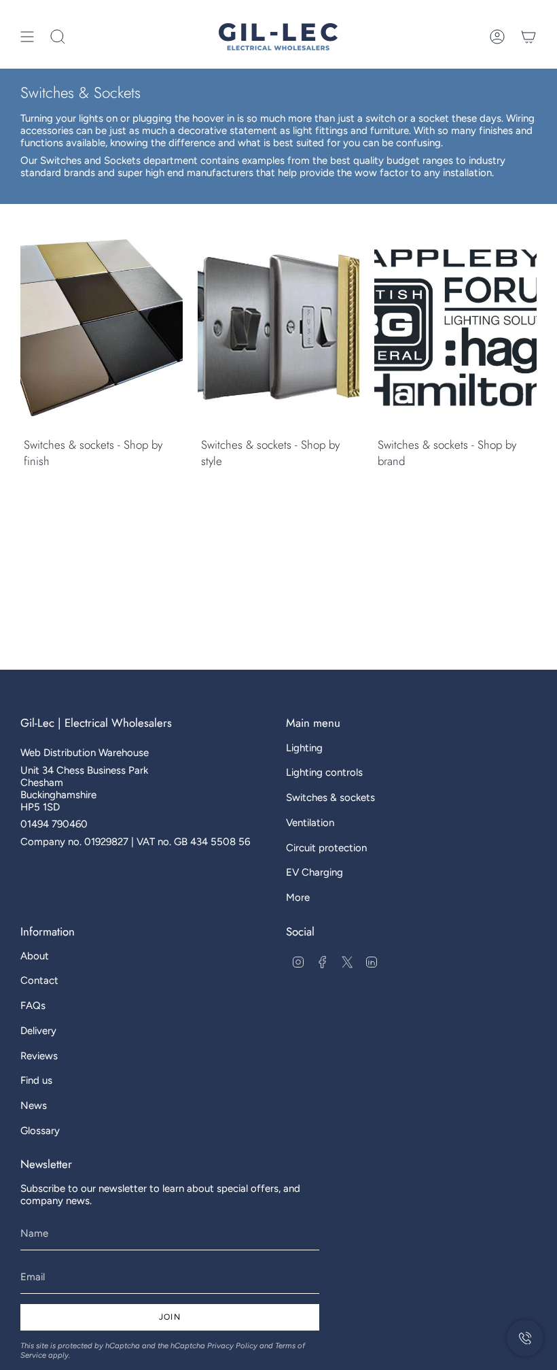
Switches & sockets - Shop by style (270, 452)
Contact (39, 980)
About (34, 956)
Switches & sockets (330, 797)
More (298, 897)
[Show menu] (27, 36)
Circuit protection (326, 848)
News (33, 1105)
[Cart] (528, 36)
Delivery (38, 1031)
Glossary (40, 1131)
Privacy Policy (232, 1345)
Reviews (39, 1056)
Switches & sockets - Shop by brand (447, 452)
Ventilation (310, 823)
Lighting (304, 748)
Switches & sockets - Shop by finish (93, 452)
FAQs (33, 1005)
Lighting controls (324, 772)
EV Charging (314, 872)
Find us (36, 1080)
